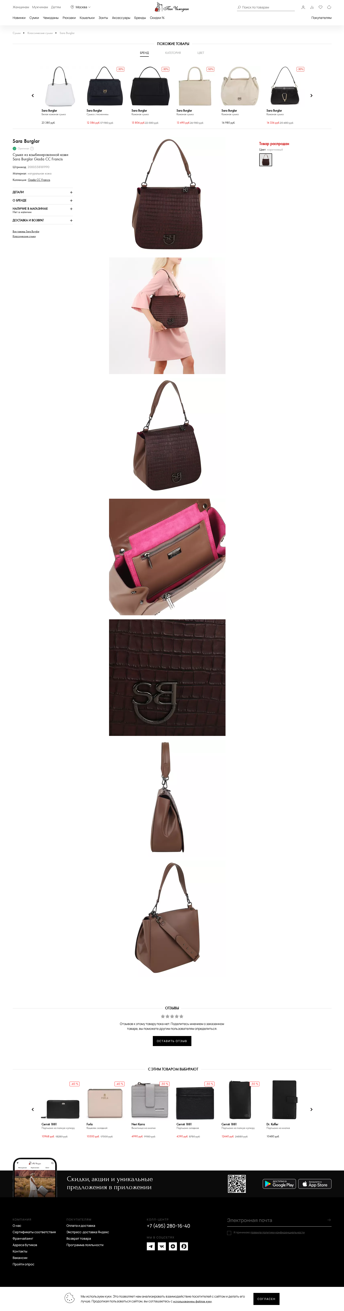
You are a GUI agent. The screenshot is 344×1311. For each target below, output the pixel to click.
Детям (56, 7)
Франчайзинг (23, 1238)
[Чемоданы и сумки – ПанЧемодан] (172, 7)
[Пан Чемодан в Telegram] (151, 1246)
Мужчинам (40, 7)
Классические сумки (40, 33)
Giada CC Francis (39, 180)
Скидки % (157, 17)
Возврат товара (78, 1238)
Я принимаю (269, 1232)
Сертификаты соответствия (34, 1232)
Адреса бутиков (25, 1245)
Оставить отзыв (172, 1041)
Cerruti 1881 (58, 1126)
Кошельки (87, 17)
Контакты (20, 1251)
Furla (97, 1126)
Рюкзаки (69, 17)
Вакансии (20, 1258)
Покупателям (321, 17)
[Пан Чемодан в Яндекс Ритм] (184, 1246)
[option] (60, 95)
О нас (17, 1225)
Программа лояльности (84, 1245)
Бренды (140, 17)
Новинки (19, 17)
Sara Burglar (67, 33)
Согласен (266, 1299)
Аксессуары (121, 17)
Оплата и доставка (80, 1225)
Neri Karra (144, 1126)
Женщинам (21, 7)
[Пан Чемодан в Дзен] (173, 1246)
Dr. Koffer (278, 1126)
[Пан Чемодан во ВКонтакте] (162, 1246)
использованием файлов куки (192, 1301)
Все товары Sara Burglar (26, 231)
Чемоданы (51, 17)
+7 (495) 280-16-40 (168, 1225)
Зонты (103, 17)
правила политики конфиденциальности (277, 1232)
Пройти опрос (23, 1264)
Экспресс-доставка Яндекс (87, 1232)
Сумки (34, 17)
